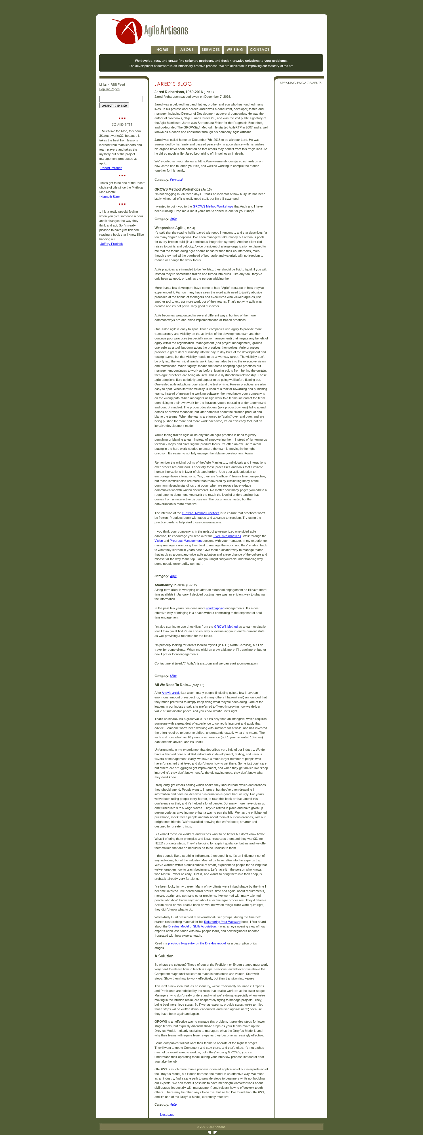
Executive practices (227, 536)
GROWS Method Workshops (177, 189)
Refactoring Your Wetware (222, 921)
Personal (176, 179)
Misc (173, 675)
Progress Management (186, 540)
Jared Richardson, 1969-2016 (179, 92)
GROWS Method (226, 626)
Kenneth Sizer (110, 196)
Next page (167, 1114)
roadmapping (215, 608)
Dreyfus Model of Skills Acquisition (192, 926)
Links (103, 84)
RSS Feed (117, 84)
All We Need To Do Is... (173, 685)
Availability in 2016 (170, 585)
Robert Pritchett (111, 168)
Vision (159, 540)
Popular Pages (109, 89)
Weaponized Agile (169, 228)
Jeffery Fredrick (111, 243)
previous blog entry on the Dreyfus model (197, 943)
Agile (173, 218)
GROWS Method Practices (201, 513)
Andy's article (171, 692)
